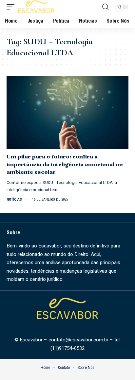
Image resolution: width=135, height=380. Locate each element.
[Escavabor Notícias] (36, 7)
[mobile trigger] (12, 7)
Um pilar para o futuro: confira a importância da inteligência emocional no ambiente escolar (65, 164)
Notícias (14, 199)
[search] (105, 7)
